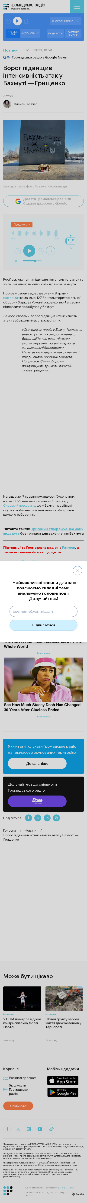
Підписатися (43, 625)
